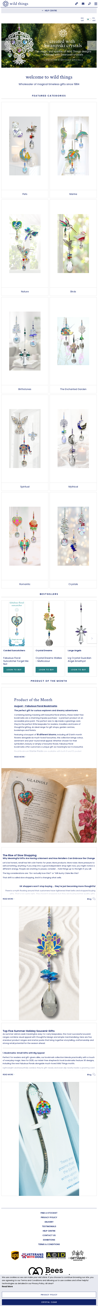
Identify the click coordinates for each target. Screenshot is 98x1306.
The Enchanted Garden (73, 389)
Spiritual (24, 486)
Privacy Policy (49, 1294)
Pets (24, 194)
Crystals (73, 584)
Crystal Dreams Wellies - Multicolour (49, 659)
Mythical (73, 486)
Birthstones (24, 389)
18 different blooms (46, 734)
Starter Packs (36, 751)
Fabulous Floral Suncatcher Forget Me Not (15, 661)
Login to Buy (14, 669)
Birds (73, 291)
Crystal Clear (49, 1302)
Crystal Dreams (44, 650)
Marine (73, 194)
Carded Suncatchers (14, 650)
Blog (89, 899)
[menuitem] (49, 1213)
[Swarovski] (49, 45)
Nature (25, 291)
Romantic (24, 584)
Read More (19, 757)
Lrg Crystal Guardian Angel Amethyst (79, 659)
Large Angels (74, 650)
